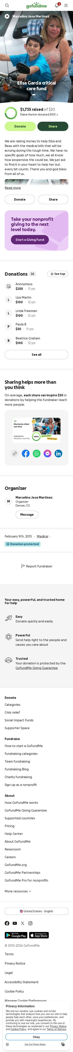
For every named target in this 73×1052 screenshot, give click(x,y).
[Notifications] (57, 5)
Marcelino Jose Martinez (34, 497)
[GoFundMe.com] (36, 5)
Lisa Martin (23, 297)
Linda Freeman (26, 311)
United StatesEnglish (38, 911)
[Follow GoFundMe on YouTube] (15, 923)
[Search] (7, 5)
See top (59, 273)
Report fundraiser (39, 566)
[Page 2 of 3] (37, 94)
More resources (16, 891)
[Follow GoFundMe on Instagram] (30, 923)
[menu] (66, 5)
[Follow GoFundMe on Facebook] (7, 923)
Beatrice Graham (28, 338)
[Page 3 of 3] (40, 94)
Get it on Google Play (16, 935)
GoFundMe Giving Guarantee (37, 668)
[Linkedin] (58, 453)
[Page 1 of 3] (33, 94)
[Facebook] (26, 453)
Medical (42, 536)
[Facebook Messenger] (47, 453)
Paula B (21, 324)
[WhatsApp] (36, 453)
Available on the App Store (39, 935)
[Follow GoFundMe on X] (22, 923)
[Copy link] (15, 453)
